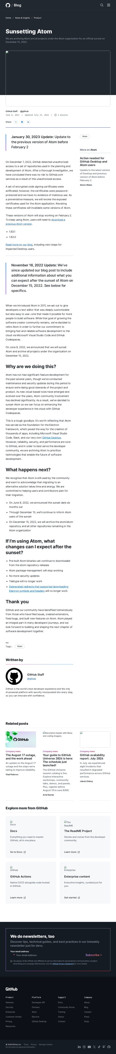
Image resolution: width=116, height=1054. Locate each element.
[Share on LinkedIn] (28, 122)
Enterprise (10, 1012)
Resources (10, 1026)
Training (61, 1012)
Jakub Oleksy (86, 781)
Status (61, 1016)
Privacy (34, 1044)
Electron (35, 1016)
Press (86, 1016)
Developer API (38, 1002)
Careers (87, 1012)
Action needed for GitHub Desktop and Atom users (93, 161)
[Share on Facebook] (22, 122)
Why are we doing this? (31, 366)
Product (37, 18)
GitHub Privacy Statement (63, 964)
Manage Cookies (45, 1044)
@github (24, 111)
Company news (13, 751)
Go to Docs (16, 852)
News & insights (22, 18)
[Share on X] (16, 122)
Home (8, 18)
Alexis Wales (86, 185)
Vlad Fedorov (12, 774)
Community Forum (66, 1007)
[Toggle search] (102, 5)
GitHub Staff (11, 111)
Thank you (17, 601)
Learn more (70, 852)
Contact (61, 1021)
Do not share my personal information (20, 1047)
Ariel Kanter (48, 795)
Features (10, 1002)
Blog (17, 5)
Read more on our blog (19, 244)
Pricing (9, 1021)
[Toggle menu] (108, 5)
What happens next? (28, 469)
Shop (86, 1021)
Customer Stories (14, 1016)
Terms (26, 1044)
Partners (36, 1007)
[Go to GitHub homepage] (12, 990)
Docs (60, 1002)
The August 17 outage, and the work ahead (21, 756)
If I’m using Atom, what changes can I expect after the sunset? (38, 546)
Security (9, 1007)
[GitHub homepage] (8, 5)
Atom (19, 646)
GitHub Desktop (51, 437)
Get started (70, 897)
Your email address (19, 951)
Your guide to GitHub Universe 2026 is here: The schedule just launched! (58, 760)
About (87, 1002)
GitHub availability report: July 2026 (92, 756)
